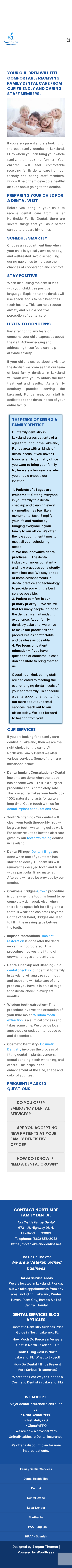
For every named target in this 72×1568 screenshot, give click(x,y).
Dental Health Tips (36, 1478)
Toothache (36, 1517)
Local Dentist (36, 1507)
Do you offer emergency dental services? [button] (30, 1108)
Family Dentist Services (36, 1469)
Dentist (36, 1488)
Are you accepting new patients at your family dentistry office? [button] (33, 1136)
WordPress (45, 1552)
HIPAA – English (36, 1526)
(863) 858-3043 (45, 1239)
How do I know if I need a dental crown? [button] (34, 1161)
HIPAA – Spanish (36, 1536)
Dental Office (36, 1497)
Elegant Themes (45, 1547)
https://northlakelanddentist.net (36, 1244)
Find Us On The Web (36, 1257)
